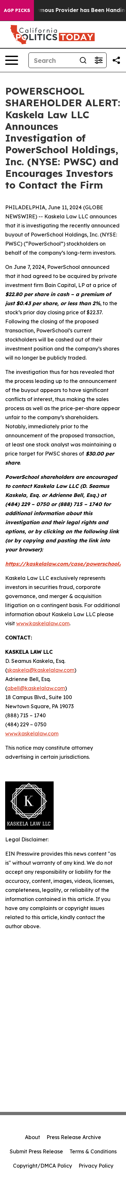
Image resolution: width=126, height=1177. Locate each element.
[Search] (83, 60)
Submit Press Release (36, 1151)
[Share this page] (116, 60)
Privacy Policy (96, 1165)
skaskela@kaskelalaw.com (40, 670)
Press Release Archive (74, 1137)
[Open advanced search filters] (98, 60)
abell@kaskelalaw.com (36, 688)
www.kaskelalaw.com (42, 623)
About (32, 1137)
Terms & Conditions (93, 1151)
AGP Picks (17, 10)
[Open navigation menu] (11, 60)
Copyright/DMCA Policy (42, 1165)
